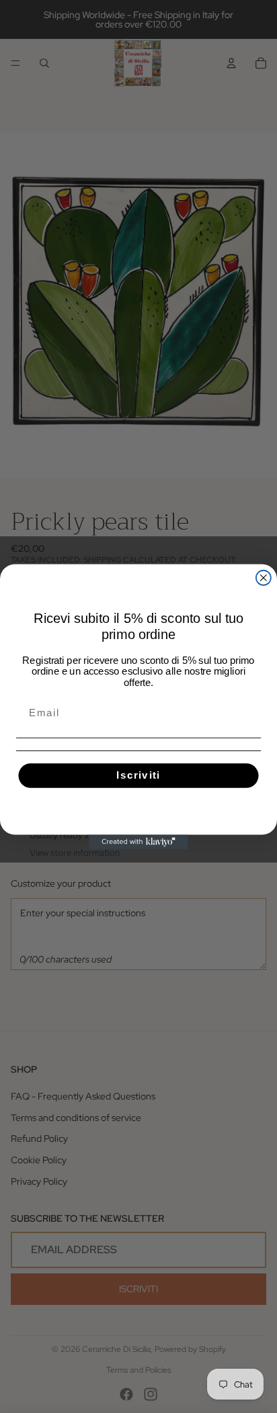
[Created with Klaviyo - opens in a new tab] (138, 841)
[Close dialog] (263, 577)
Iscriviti (138, 775)
